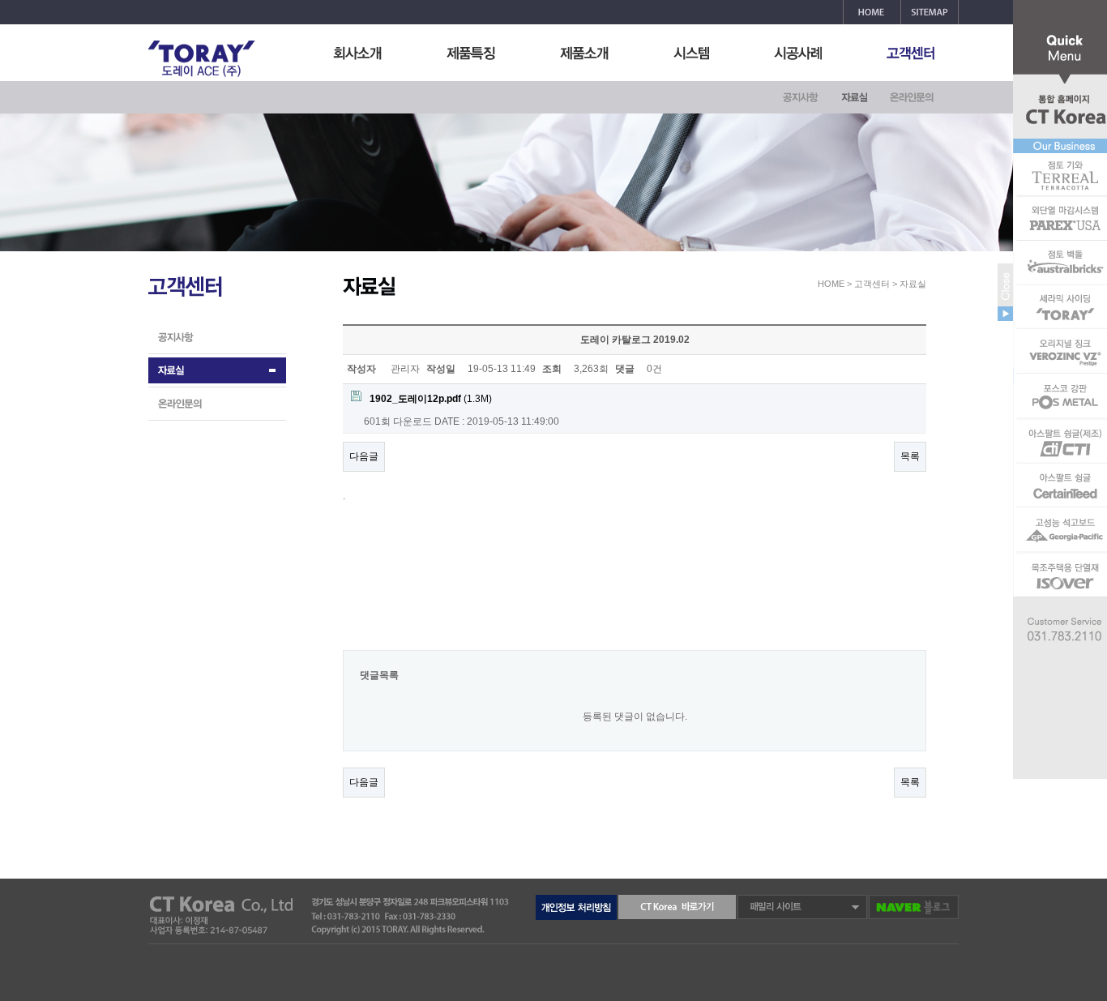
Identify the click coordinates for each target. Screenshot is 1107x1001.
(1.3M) (431, 398)
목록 (910, 456)
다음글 (363, 456)
